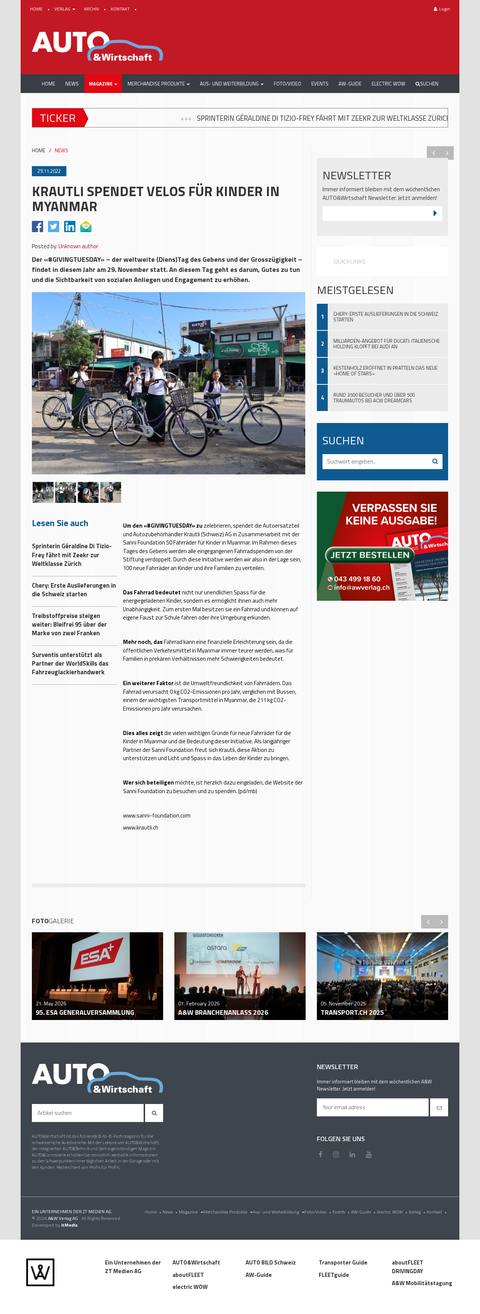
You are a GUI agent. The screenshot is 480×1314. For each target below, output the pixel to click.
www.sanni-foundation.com (156, 815)
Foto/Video (317, 1212)
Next (447, 153)
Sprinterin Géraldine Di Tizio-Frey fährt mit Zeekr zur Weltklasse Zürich (200, 118)
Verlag (417, 1212)
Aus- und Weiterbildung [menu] (276, 1212)
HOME (37, 8)
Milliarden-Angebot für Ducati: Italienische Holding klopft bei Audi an (386, 343)
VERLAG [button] (63, 8)
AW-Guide (363, 1212)
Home (153, 1212)
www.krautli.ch (140, 827)
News (170, 1212)
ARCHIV (92, 8)
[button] (103, 83)
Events (341, 1212)
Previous (433, 153)
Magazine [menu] (189, 1212)
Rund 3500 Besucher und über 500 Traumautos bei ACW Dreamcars (374, 397)
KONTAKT (121, 8)
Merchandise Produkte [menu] (225, 1212)
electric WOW (392, 1212)
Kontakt (437, 1212)
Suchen (429, 83)
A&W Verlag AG (63, 1218)
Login (444, 8)
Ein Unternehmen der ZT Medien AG (133, 1266)
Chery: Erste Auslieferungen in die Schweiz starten (385, 316)
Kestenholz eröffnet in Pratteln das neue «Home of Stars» (385, 370)
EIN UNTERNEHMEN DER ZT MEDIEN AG (71, 1211)
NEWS (61, 150)
